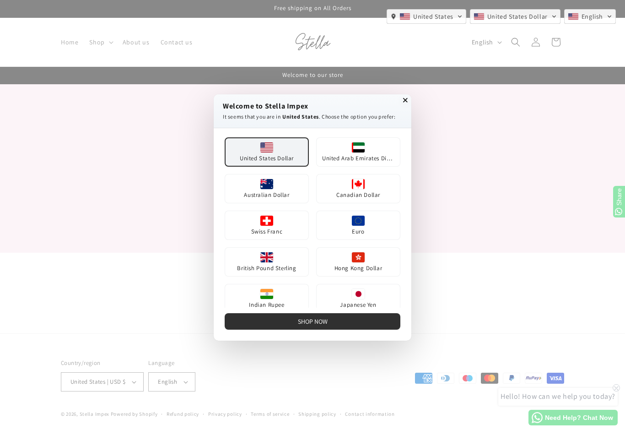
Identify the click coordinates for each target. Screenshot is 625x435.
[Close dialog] (405, 100)
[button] (426, 16)
